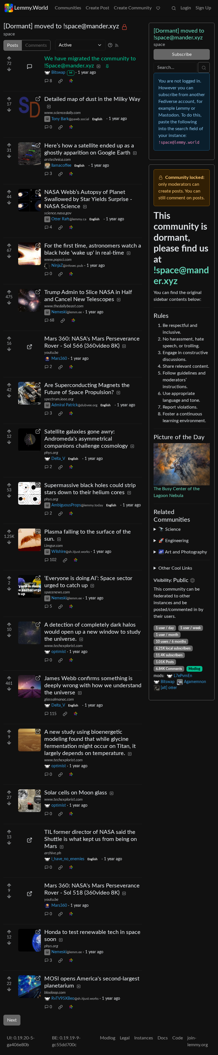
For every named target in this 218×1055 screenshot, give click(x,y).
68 (52, 320)
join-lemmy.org (197, 1041)
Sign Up (203, 8)
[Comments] (29, 66)
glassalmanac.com (59, 699)
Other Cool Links (175, 568)
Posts (12, 45)
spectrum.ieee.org (59, 399)
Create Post (97, 8)
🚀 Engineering (173, 540)
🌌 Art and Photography (182, 552)
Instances (143, 1038)
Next (12, 1020)
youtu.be (51, 353)
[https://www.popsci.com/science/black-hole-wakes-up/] (29, 253)
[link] (60, 81)
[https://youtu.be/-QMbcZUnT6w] (29, 346)
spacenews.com (57, 592)
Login (186, 8)
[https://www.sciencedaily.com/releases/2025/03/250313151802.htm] (29, 107)
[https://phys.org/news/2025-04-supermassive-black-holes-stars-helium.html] (29, 493)
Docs (163, 1038)
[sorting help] (110, 45)
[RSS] (117, 45)
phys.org (51, 453)
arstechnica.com (57, 160)
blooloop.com (55, 993)
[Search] (173, 8)
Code (177, 1038)
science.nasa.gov (58, 213)
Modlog (194, 669)
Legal (125, 1038)
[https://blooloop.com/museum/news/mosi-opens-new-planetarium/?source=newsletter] (29, 986)
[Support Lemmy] (158, 8)
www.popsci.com (58, 260)
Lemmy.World (31, 8)
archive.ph (52, 853)
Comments (36, 45)
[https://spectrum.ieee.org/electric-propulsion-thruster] (29, 393)
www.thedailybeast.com (63, 306)
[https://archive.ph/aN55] (29, 840)
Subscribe (182, 54)
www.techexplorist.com (63, 646)
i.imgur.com (53, 546)
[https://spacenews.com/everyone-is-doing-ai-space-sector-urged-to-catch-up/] (29, 586)
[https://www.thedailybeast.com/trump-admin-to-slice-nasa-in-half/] (29, 300)
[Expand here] (29, 539)
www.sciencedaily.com (62, 113)
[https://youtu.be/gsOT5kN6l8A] (29, 893)
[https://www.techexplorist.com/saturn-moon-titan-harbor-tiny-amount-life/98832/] (29, 740)
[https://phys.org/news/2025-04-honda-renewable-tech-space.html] (29, 940)
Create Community (133, 8)
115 (53, 714)
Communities (68, 8)
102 (53, 560)
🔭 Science (169, 529)
